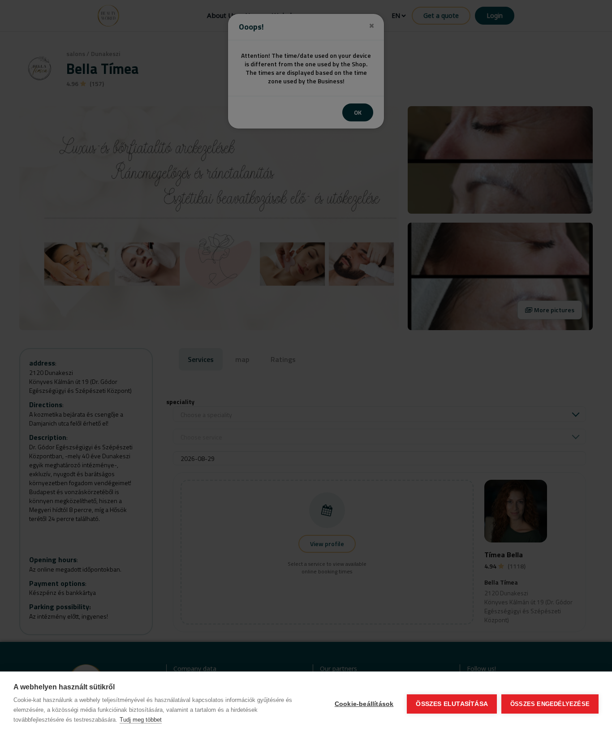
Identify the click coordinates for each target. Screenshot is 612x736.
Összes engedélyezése (550, 704)
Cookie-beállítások (364, 704)
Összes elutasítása (452, 704)
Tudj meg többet (141, 719)
